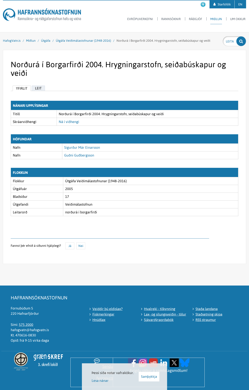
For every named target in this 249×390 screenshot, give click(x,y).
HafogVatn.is (12, 40)
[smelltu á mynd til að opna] (132, 362)
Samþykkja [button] (149, 377)
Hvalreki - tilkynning (159, 309)
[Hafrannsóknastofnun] (42, 15)
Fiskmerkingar (103, 314)
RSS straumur (206, 320)
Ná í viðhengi (69, 122)
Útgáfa (45, 40)
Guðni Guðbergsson (79, 155)
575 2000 (26, 325)
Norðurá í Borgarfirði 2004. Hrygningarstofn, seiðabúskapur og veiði (163, 40)
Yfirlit (21, 88)
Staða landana (207, 309)
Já (69, 246)
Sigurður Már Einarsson (82, 147)
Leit (38, 88)
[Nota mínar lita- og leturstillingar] (203, 4)
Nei (80, 246)
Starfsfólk (224, 4)
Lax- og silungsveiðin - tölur (165, 314)
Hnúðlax (98, 320)
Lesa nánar (100, 381)
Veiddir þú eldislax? (107, 309)
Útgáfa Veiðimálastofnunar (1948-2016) (83, 40)
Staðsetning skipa (209, 314)
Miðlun (31, 40)
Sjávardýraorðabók (159, 320)
